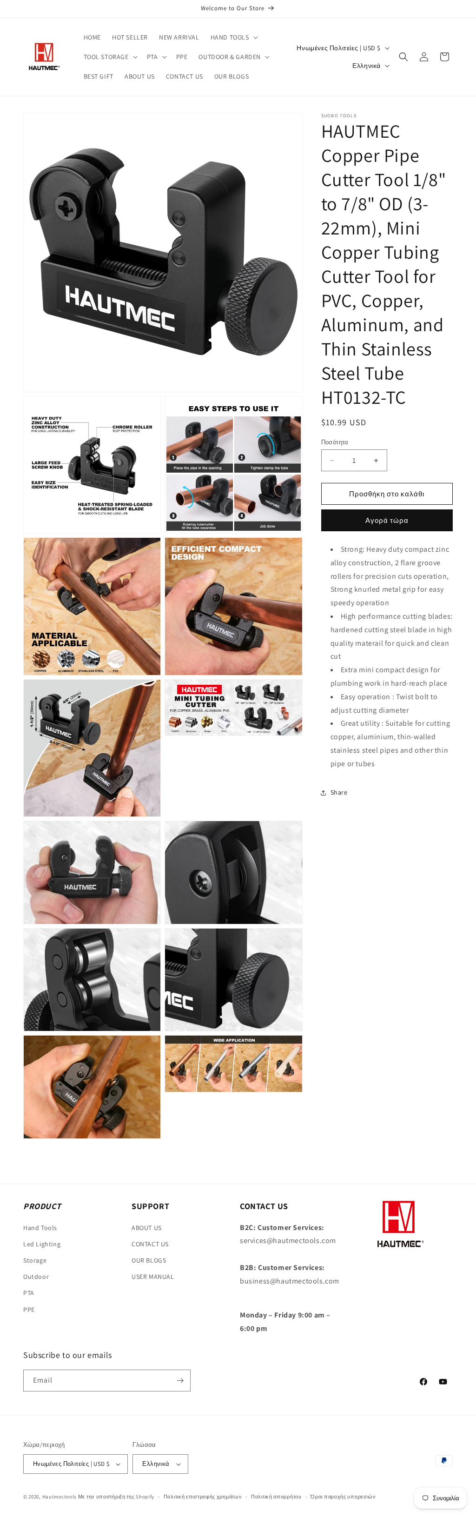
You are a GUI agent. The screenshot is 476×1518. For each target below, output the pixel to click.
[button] (233, 37)
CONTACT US (150, 1244)
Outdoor (36, 1276)
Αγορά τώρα (387, 520)
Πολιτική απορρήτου (276, 1496)
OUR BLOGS (149, 1260)
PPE (29, 1309)
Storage (34, 1260)
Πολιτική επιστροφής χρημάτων (203, 1496)
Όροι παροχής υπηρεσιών (343, 1496)
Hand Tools (40, 1228)
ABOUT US (147, 1228)
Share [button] (339, 792)
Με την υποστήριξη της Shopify (116, 1496)
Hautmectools (59, 1496)
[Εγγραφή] (180, 1380)
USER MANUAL (153, 1276)
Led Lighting (41, 1244)
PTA (28, 1293)
